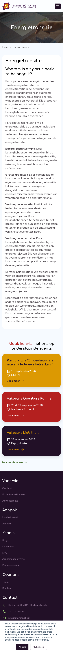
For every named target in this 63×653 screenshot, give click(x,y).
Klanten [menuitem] (6, 588)
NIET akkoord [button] (38, 646)
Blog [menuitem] (4, 540)
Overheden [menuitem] (8, 488)
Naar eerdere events (14, 462)
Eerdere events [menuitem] (10, 565)
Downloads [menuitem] (8, 546)
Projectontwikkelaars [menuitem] (13, 494)
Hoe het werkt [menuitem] (10, 517)
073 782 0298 (16, 611)
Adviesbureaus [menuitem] (10, 500)
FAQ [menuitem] (4, 553)
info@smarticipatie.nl (19, 618)
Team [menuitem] (5, 582)
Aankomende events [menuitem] (13, 559)
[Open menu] (58, 6)
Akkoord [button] (22, 646)
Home (5, 47)
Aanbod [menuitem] (6, 523)
